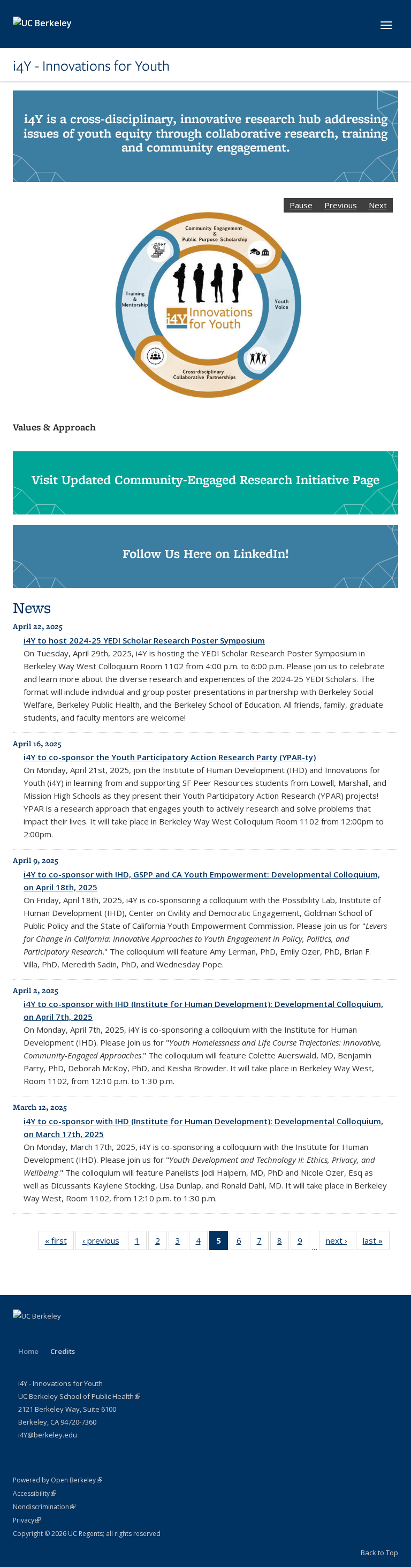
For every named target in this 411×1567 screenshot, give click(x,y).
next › (340, 1240)
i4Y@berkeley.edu (47, 1435)
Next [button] (378, 205)
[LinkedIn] (22, 1334)
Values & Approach (54, 427)
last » (376, 1240)
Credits (62, 1351)
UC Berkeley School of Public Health (79, 1396)
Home (28, 1351)
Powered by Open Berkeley (57, 1480)
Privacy (27, 1520)
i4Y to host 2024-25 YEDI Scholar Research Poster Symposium (144, 640)
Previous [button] (340, 205)
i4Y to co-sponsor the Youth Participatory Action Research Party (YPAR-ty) (170, 757)
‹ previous (104, 1240)
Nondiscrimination (44, 1506)
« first (59, 1240)
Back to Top (379, 1552)
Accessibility (34, 1493)
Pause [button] (301, 205)
